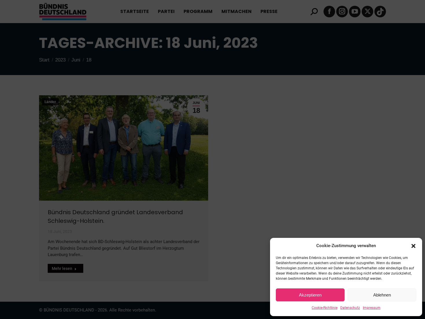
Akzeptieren (310, 294)
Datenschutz (350, 308)
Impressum (371, 308)
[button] (413, 246)
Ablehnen (382, 294)
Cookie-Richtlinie (324, 308)
